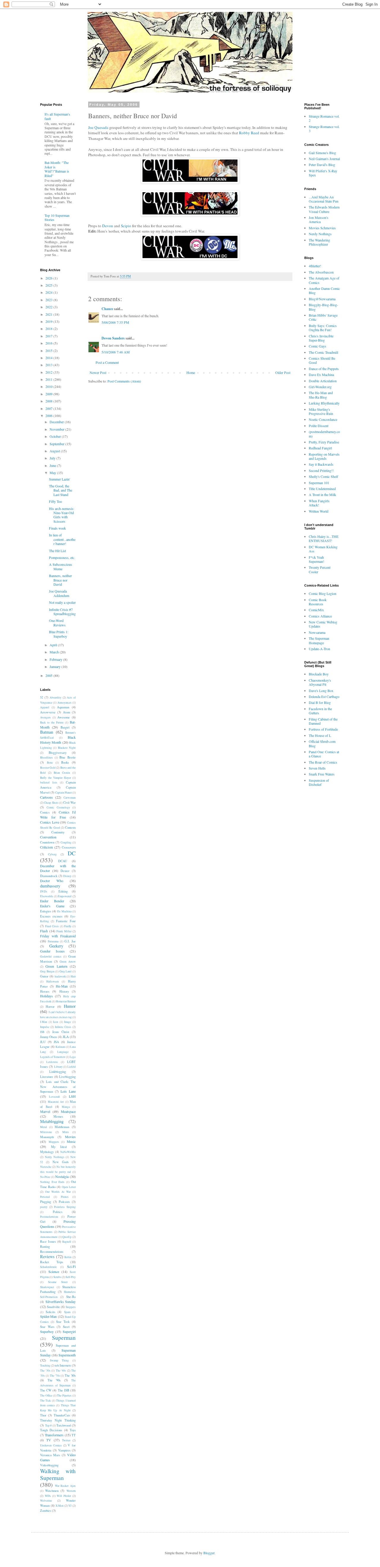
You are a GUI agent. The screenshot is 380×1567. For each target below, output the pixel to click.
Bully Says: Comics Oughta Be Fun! (323, 327)
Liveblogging (67, 1077)
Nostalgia (62, 1176)
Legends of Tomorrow (52, 1057)
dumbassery (50, 886)
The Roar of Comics (323, 762)
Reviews (47, 1256)
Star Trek (63, 1322)
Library (58, 1067)
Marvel (45, 1111)
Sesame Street (58, 1282)
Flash (44, 930)
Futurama (53, 941)
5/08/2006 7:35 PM (115, 322)
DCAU (62, 861)
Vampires (64, 1450)
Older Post (282, 372)
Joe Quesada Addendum (59, 593)
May (53, 472)
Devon (107, 225)
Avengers (45, 717)
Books (65, 762)
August (55, 450)
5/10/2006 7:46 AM (116, 352)
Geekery (56, 946)
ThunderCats (62, 1415)
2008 (49, 401)
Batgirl (65, 727)
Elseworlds (46, 896)
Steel (66, 1327)
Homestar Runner (66, 1001)
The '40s (61, 1370)
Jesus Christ (60, 1032)
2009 (49, 393)
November (57, 429)
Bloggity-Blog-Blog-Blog (323, 306)
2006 (49, 415)
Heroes (44, 991)
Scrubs (57, 1277)
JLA (66, 1036)
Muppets (54, 1142)
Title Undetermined (322, 488)
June (53, 465)
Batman (46, 732)
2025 (49, 285)
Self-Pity (71, 1277)
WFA (48, 1496)
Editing (63, 891)
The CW (45, 1390)
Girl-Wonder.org (320, 386)
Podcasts (64, 1202)
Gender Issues (52, 951)
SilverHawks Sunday (60, 1301)
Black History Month (58, 740)
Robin (68, 1257)
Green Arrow (68, 961)
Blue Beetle (67, 757)
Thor (43, 1415)
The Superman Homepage (319, 640)
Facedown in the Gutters (320, 710)
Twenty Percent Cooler (319, 569)
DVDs (43, 891)
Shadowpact (47, 1287)
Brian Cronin (62, 773)
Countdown (47, 842)
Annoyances (64, 702)
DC (72, 853)
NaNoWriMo (68, 1152)
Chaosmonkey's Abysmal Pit (320, 682)
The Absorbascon (321, 272)
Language (63, 1052)
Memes (58, 1116)
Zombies (45, 1510)
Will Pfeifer (64, 1496)
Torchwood (63, 1425)
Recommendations (51, 1252)
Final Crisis (52, 926)
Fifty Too (55, 501)
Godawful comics (50, 956)
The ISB (63, 1390)
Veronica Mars (50, 1455)
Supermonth (67, 1355)
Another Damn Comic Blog (324, 290)
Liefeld (71, 1067)
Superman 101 (319, 482)
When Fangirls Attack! (319, 502)
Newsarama (317, 632)
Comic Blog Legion (322, 593)
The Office (46, 1395)
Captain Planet (63, 792)
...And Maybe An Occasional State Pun (323, 199)
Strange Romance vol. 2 (324, 118)
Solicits (50, 1312)
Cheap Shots (51, 803)
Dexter (65, 871)
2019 (49, 321)
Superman (64, 1337)
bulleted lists (48, 782)
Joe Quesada (98, 127)
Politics (57, 1212)
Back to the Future (52, 722)
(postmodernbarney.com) (324, 433)
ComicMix (316, 609)
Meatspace (68, 1111)
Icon (55, 1022)
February (56, 659)
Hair (73, 976)
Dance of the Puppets (324, 368)
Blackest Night (67, 748)
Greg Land (65, 971)
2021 (49, 314)
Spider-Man (48, 1316)
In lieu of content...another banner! (62, 539)
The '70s (55, 1376)
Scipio (126, 225)
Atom (66, 712)
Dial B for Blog (320, 702)
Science (53, 1271)
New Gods (61, 1162)
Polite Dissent (318, 425)
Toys (73, 1430)
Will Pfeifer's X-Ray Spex (323, 172)
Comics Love (49, 822)
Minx (65, 1132)
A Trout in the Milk (322, 494)
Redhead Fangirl (320, 448)
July (53, 458)
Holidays (46, 995)
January (55, 666)
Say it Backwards (321, 464)
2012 (49, 372)
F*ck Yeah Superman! (316, 559)
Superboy (47, 1331)
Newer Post (98, 372)
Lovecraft (54, 1097)
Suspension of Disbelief (319, 782)
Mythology (47, 1152)
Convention (48, 837)
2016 (49, 343)
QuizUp (67, 1237)
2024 (49, 292)
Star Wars (47, 1327)
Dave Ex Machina (321, 374)
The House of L (320, 735)
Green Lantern (56, 966)
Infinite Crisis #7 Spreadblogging (62, 611)
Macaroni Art (56, 1102)
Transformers (54, 1434)
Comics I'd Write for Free (58, 814)
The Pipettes (64, 1395)
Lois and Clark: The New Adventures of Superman (58, 1087)
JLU (43, 1042)
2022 (49, 306)
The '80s (70, 1375)
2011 (49, 379)
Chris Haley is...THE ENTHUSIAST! (323, 538)
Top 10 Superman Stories (57, 217)
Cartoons (46, 797)
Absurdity (55, 697)
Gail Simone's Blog (322, 152)
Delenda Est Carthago (324, 696)
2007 (49, 408)
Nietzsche (45, 1167)
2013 (49, 364)
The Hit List (57, 550)
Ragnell (66, 1242)
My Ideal (59, 1147)
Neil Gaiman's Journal (324, 158)
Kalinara (60, 1047)
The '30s (45, 1370)
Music (71, 1141)
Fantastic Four (66, 921)
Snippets (71, 1307)
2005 (49, 675)
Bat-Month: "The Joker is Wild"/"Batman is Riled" (57, 169)
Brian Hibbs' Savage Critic (323, 317)
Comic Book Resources (318, 601)
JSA (56, 1042)
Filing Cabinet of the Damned (323, 721)
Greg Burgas (47, 971)
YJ (70, 1506)
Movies (70, 1136)
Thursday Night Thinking (58, 1420)
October (56, 436)
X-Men (60, 1506)
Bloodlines (46, 757)
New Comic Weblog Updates (323, 624)
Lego (73, 1057)
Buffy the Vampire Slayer (55, 778)
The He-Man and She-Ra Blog (321, 394)
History (64, 991)
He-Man (62, 986)
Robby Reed (249, 132)
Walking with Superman (58, 1474)
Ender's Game (52, 905)
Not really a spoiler (62, 602)
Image (67, 1022)
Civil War (69, 802)
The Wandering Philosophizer (319, 242)
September (57, 443)
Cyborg (52, 854)
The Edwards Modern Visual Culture (324, 209)
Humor (70, 1006)
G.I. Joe (70, 941)
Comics (45, 812)
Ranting (45, 1246)
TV (48, 1440)
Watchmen (51, 1491)
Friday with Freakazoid (58, 935)
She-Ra (71, 1297)
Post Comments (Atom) (124, 381)
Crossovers (69, 847)
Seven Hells (317, 768)
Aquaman (63, 707)
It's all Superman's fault (57, 116)
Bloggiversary (57, 753)
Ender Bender (52, 900)
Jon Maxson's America (318, 219)
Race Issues (48, 1241)
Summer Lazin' (59, 479)
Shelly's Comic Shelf (323, 476)
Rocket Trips (51, 1262)
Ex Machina (64, 911)
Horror (50, 1006)
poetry (44, 1207)
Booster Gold (48, 768)
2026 (49, 278)
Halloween (52, 981)
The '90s (54, 1380)
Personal (45, 1197)
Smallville (53, 1307)
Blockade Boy (319, 674)
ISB (42, 1032)
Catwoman (70, 798)
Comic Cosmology (58, 807)
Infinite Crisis (63, 1027)
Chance (107, 308)
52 (41, 697)
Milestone (46, 1132)
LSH (72, 1096)
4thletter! (315, 265)
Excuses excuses (51, 916)
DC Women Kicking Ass (323, 548)
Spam (67, 1312)
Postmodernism (49, 1217)
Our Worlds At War (58, 1192)
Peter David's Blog (322, 164)
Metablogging (52, 1121)
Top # (48, 1425)
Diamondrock (48, 876)
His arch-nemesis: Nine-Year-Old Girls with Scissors (61, 515)
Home (190, 372)
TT (74, 1435)
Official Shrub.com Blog (322, 743)
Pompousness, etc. (62, 557)
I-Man (43, 1022)
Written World (318, 511)
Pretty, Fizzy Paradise (324, 442)
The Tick (45, 1400)
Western (71, 1491)
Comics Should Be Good (322, 360)
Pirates (65, 1197)
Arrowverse (48, 712)
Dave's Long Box (321, 690)
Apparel (44, 707)
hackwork (60, 976)
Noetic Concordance (323, 419)
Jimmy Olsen (48, 1037)
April (54, 644)
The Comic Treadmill (323, 352)
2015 (49, 350)
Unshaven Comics (51, 1445)
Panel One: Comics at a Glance (324, 753)
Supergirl (69, 1331)
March (55, 652)
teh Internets (63, 1365)
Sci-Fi (71, 1266)
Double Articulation (323, 380)
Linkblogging (57, 1072)
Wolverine (46, 1501)
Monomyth (47, 1137)
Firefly (68, 926)
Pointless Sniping (65, 1207)
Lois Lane (68, 1091)
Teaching (45, 1365)
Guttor (44, 976)
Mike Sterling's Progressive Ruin (321, 411)
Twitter (66, 1440)
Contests (70, 827)
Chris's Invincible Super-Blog (321, 338)
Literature (46, 1077)
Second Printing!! (321, 470)
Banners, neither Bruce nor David (60, 580)
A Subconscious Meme (60, 566)
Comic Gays (317, 346)
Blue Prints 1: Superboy (58, 633)
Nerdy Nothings (54, 1157)
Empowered (65, 896)
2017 (49, 336)
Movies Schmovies (322, 227)
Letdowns (52, 1062)
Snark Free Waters (322, 774)
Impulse (44, 1027)
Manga (66, 1107)
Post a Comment (107, 362)
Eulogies (45, 911)
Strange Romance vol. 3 (324, 128)
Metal (43, 1127)
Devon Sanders (113, 338)
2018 (49, 328)
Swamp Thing (59, 1360)
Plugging (45, 1202)
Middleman (62, 1127)
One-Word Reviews (57, 622)
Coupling (66, 842)
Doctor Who (51, 880)
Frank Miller (64, 931)
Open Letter (69, 1187)
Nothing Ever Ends (52, 1182)
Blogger (208, 1552)
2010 (49, 386)
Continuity (57, 832)
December (57, 421)
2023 (49, 299)
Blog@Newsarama (322, 298)
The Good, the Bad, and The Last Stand (60, 490)
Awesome (63, 717)
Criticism (46, 847)
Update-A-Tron (319, 648)
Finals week (57, 528)
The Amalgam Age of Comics (324, 280)
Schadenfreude (48, 1267)
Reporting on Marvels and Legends (324, 456)
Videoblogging (49, 1465)
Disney (67, 876)
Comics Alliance (320, 616)
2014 (49, 357)
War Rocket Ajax (65, 1486)
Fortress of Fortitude (323, 729)
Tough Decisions (51, 1430)
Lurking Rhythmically (324, 403)
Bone (50, 762)
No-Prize (45, 1177)
